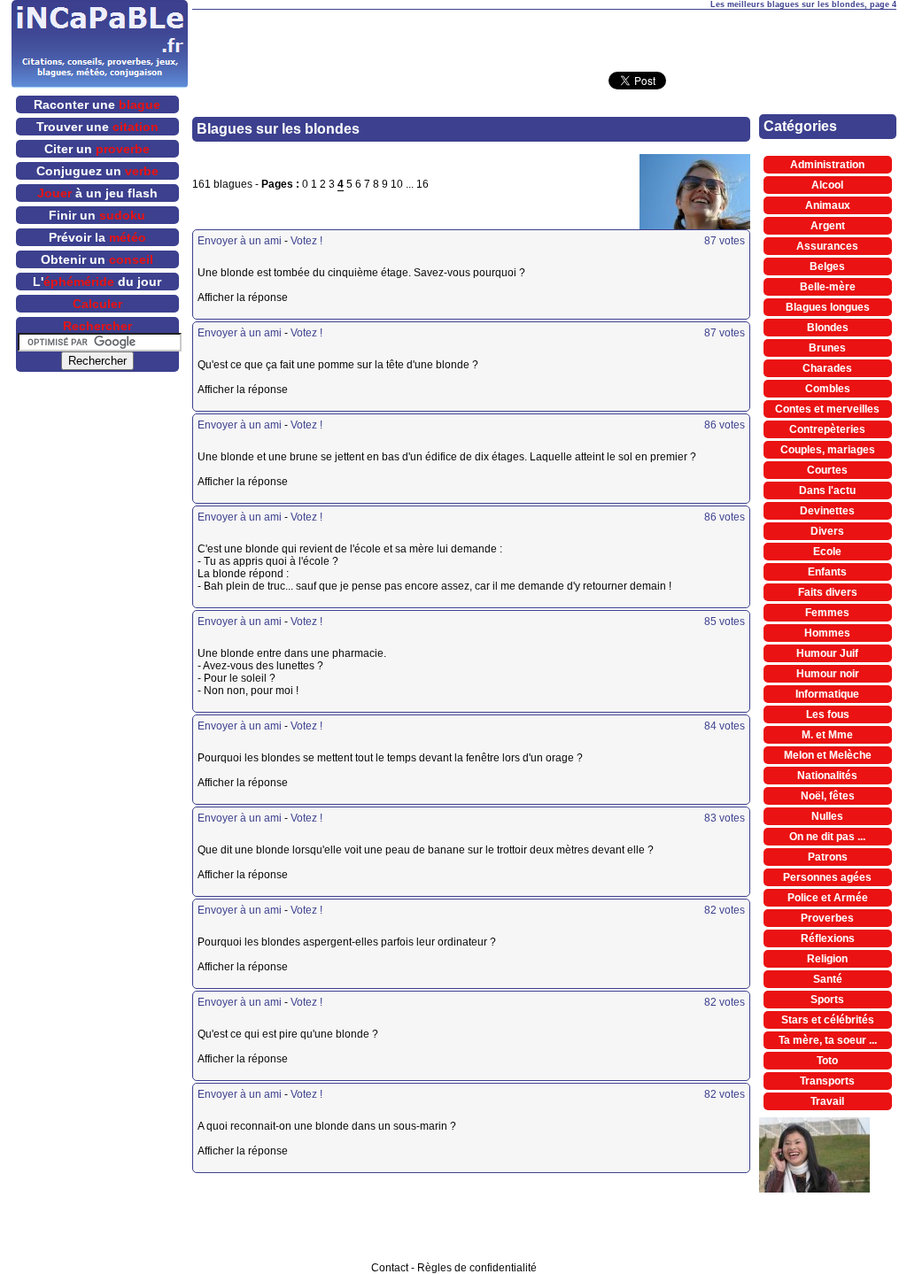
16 (422, 184)
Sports (827, 999)
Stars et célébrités (827, 1020)
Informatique (827, 694)
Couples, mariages (827, 450)
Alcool (827, 185)
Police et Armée (827, 898)
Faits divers (827, 592)
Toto (827, 1060)
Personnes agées (827, 877)
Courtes (827, 470)
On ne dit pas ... (827, 836)
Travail (827, 1101)
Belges (827, 266)
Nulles (827, 816)
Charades (827, 368)
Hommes (827, 633)
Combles (827, 388)
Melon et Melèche (828, 755)
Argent (827, 226)
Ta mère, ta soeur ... (828, 1040)
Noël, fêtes (828, 796)
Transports (827, 1081)
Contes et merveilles (827, 409)
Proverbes (827, 918)
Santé (827, 979)
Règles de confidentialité (477, 1268)
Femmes (827, 612)
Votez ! (306, 241)
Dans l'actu (827, 490)
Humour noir (827, 674)
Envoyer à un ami (240, 241)
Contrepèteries (827, 429)
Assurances (827, 246)
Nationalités (827, 775)
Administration (827, 164)
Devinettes (827, 511)
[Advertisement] (544, 36)
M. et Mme (827, 735)
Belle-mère (828, 287)
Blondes (828, 327)
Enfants (827, 572)
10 (397, 184)
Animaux (827, 205)
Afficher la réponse (327, 297)
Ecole (827, 551)
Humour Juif (827, 653)
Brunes (827, 348)
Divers (827, 531)
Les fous (827, 714)
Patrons (828, 857)
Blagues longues (828, 307)
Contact (389, 1268)
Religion (827, 959)
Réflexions (828, 938)
